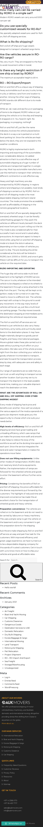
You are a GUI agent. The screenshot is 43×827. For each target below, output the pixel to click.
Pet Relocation (11, 651)
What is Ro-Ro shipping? (16, 41)
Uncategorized (11, 668)
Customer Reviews (11, 769)
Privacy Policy (9, 773)
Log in (7, 677)
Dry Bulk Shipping (13, 635)
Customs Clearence (13, 621)
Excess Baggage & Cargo (16, 638)
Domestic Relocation (14, 631)
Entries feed (10, 681)
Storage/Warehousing (15, 665)
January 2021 (11, 602)
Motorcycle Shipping (14, 648)
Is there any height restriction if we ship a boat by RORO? (21, 72)
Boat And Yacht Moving (15, 615)
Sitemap (6, 784)
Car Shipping (10, 618)
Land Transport (12, 645)
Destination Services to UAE (17, 628)
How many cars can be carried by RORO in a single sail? (20, 11)
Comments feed (12, 684)
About (5, 780)
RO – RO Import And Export (17, 658)
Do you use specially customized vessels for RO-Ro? (20, 27)
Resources (7, 777)
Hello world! (10, 587)
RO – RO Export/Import (15, 82)
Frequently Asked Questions (14, 765)
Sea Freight (10, 661)
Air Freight (9, 611)
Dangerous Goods (13, 625)
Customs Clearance (11, 751)
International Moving (14, 641)
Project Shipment (13, 655)
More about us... (8, 723)
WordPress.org (11, 687)
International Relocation (13, 736)
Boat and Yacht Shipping (13, 739)
